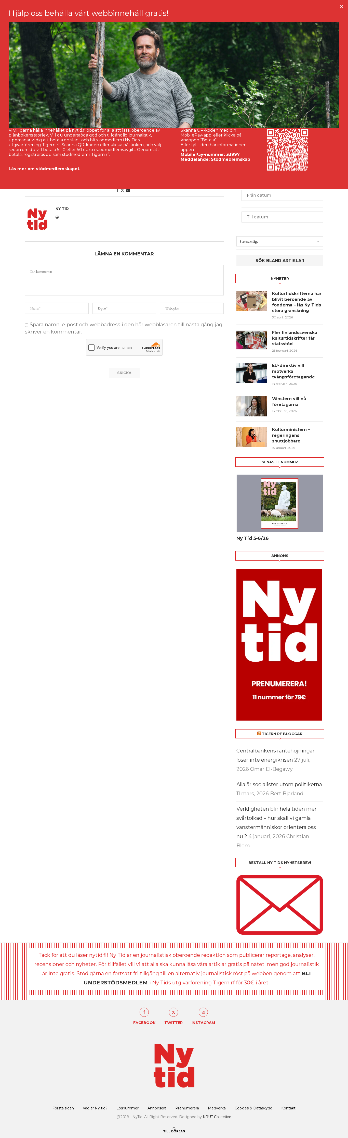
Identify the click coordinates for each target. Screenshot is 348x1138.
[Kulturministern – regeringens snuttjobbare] (251, 437)
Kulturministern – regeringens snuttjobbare (291, 435)
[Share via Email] (128, 190)
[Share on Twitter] (122, 190)
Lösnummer (127, 1108)
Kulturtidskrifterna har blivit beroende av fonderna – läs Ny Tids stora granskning (297, 302)
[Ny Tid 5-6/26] (279, 504)
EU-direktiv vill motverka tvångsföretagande (294, 371)
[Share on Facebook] (118, 190)
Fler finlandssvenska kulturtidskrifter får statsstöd (294, 338)
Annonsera (157, 1108)
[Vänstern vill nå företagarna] (251, 406)
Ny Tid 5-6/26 (252, 538)
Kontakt (288, 1108)
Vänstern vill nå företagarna (289, 401)
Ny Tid (62, 208)
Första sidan (63, 1108)
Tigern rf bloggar (282, 734)
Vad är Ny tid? (95, 1108)
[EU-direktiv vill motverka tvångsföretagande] (251, 373)
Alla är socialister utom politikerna (279, 784)
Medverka (217, 1108)
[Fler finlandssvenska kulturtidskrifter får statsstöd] (251, 340)
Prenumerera (187, 1108)
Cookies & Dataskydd (253, 1108)
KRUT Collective (217, 1117)
